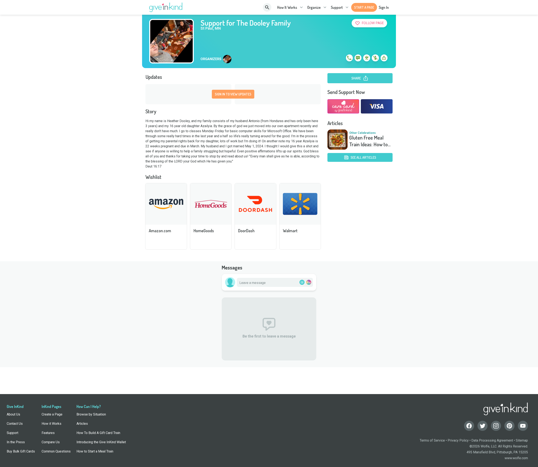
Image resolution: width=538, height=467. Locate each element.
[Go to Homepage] (166, 7)
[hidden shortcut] (339, 58)
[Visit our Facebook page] (469, 426)
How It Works (287, 7)
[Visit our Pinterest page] (509, 426)
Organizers (210, 59)
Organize (314, 7)
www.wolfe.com (516, 458)
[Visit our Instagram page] (496, 426)
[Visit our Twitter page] (482, 426)
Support (337, 7)
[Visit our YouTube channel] (523, 426)
